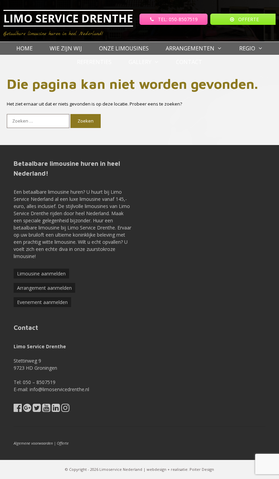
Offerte (63, 443)
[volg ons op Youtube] (46, 409)
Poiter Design (202, 469)
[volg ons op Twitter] (37, 409)
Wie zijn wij (66, 48)
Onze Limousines (124, 48)
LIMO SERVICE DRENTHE (68, 18)
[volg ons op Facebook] (18, 409)
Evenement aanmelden (42, 302)
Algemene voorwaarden (33, 443)
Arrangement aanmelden (44, 288)
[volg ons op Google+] (27, 409)
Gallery (140, 62)
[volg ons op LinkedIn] (56, 409)
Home (24, 48)
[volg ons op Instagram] (65, 409)
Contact (189, 62)
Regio (247, 48)
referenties (94, 62)
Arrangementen (190, 48)
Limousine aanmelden (41, 273)
